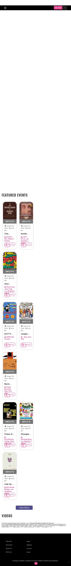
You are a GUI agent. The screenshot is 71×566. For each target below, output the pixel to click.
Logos (28, 552)
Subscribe (58, 7)
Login (28, 541)
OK (36, 563)
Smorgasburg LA (26, 434)
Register (29, 545)
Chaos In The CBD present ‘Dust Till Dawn (8, 434)
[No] (69, 562)
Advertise (9, 552)
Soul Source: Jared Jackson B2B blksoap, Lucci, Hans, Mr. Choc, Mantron (8, 284)
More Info (11, 244)
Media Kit (9, 548)
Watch (9, 221)
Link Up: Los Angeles (8, 484)
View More (24, 507)
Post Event (9, 545)
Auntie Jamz (24, 234)
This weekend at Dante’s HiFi (9, 234)
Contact (29, 548)
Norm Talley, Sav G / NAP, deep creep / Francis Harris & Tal (9, 384)
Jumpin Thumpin (25, 334)
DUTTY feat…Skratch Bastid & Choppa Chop (8, 334)
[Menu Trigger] (5, 7)
